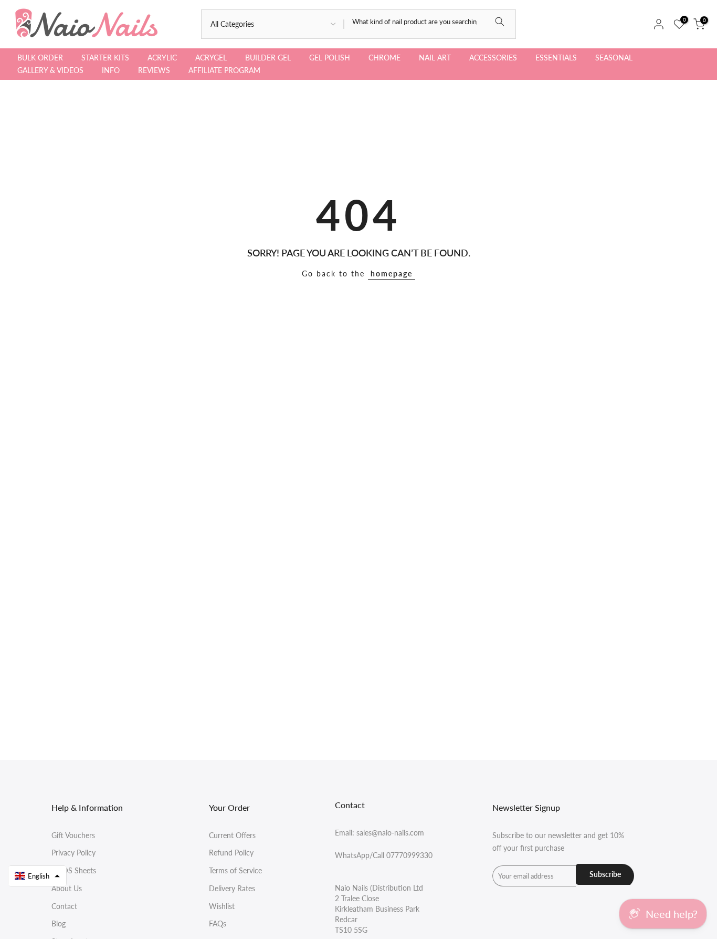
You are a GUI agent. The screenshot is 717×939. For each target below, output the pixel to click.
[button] (37, 876)
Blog (58, 923)
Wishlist (222, 906)
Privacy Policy (73, 852)
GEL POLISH (329, 57)
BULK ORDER (40, 57)
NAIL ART (435, 57)
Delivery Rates (232, 888)
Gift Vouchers (73, 835)
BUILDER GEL (268, 57)
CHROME (384, 57)
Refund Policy (231, 852)
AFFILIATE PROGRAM (224, 70)
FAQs (217, 923)
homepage (392, 273)
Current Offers (232, 835)
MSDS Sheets (73, 870)
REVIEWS (154, 70)
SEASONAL (613, 57)
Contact (64, 906)
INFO (111, 70)
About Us (66, 888)
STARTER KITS (105, 57)
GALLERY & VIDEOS (50, 70)
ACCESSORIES (493, 57)
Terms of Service (235, 870)
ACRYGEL (211, 57)
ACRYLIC (162, 57)
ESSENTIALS (556, 57)
